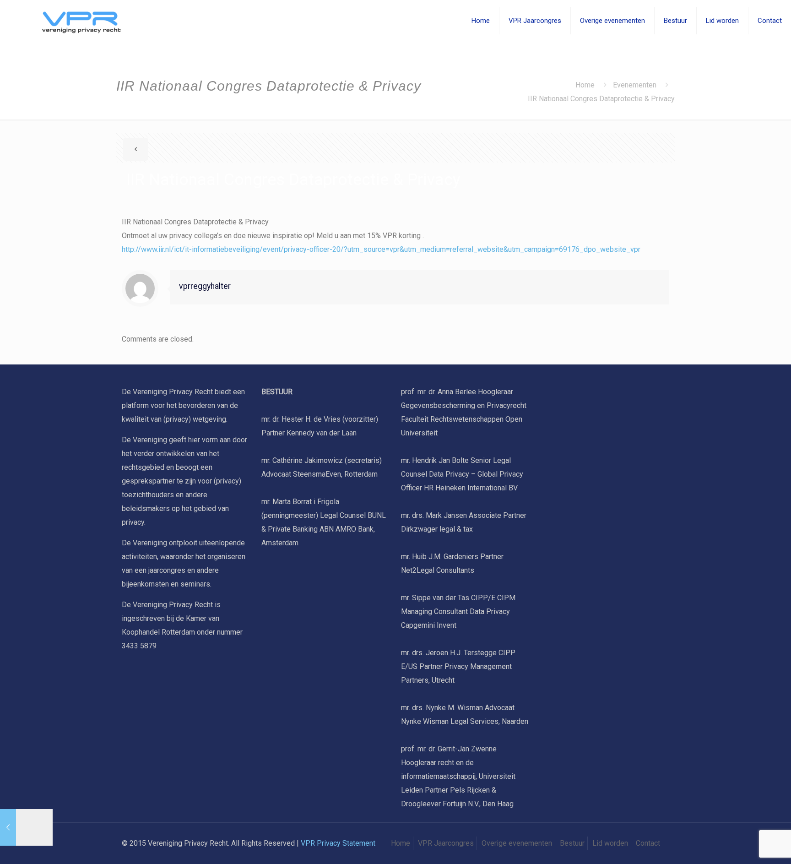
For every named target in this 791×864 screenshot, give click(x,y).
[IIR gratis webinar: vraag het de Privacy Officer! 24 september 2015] (26, 827)
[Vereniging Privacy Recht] (69, 20)
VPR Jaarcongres (446, 843)
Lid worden (610, 843)
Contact (648, 843)
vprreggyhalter (205, 286)
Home (585, 85)
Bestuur (572, 843)
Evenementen (634, 85)
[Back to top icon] (747, 845)
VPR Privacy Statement (338, 843)
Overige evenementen (517, 843)
